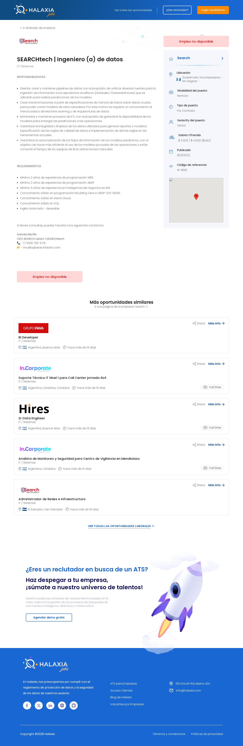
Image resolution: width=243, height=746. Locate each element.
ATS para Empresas (123, 684)
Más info (214, 323)
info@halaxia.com (188, 690)
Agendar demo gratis (49, 617)
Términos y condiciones (168, 734)
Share (201, 323)
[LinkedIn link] (50, 705)
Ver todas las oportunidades (133, 10)
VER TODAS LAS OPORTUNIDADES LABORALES (119, 526)
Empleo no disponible (196, 41)
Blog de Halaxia (120, 697)
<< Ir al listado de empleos (37, 28)
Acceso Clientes (121, 690)
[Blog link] (74, 705)
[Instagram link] (62, 705)
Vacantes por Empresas (127, 704)
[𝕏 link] (39, 705)
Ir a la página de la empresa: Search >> (121, 307)
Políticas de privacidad (207, 734)
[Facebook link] (27, 705)
